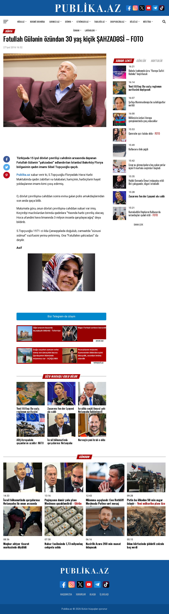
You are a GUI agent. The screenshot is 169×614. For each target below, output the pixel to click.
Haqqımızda (66, 594)
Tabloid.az (99, 21)
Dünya (68, 21)
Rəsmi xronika (37, 21)
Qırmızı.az (54, 21)
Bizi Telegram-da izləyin (61, 316)
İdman (76, 30)
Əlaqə (93, 594)
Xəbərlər (81, 594)
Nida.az (21, 21)
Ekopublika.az (117, 21)
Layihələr (90, 30)
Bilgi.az (134, 21)
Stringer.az (82, 21)
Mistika (147, 21)
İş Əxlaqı (104, 594)
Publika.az (23, 174)
